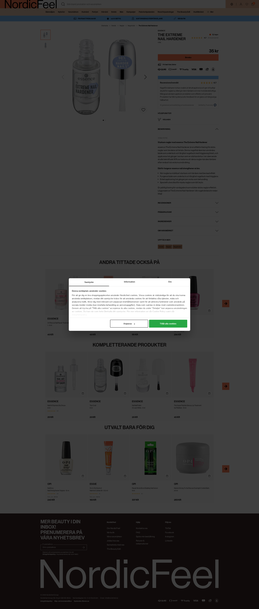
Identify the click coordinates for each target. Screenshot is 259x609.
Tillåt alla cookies (168, 323)
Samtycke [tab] (89, 282)
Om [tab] (170, 282)
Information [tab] (129, 282)
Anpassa (127, 323)
